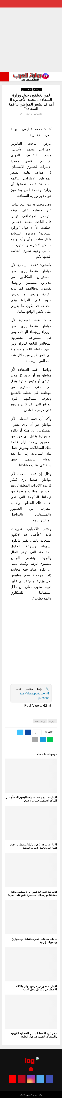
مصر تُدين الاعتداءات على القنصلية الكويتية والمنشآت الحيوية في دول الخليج (34, 1035)
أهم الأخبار (37, 89)
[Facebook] (49, 1079)
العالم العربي (26, 89)
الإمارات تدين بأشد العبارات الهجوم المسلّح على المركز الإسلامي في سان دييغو (31, 798)
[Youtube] (12, 1079)
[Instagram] (31, 1079)
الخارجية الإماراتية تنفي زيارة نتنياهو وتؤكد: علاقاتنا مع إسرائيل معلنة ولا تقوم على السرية (32, 893)
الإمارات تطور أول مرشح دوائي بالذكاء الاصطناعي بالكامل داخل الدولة (36, 987)
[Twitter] (40, 1079)
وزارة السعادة (40, 721)
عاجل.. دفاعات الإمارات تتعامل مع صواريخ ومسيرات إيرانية (34, 940)
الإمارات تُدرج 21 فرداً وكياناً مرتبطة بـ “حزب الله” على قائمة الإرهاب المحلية (33, 846)
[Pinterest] (21, 1079)
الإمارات (52, 721)
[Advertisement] (31, 40)
